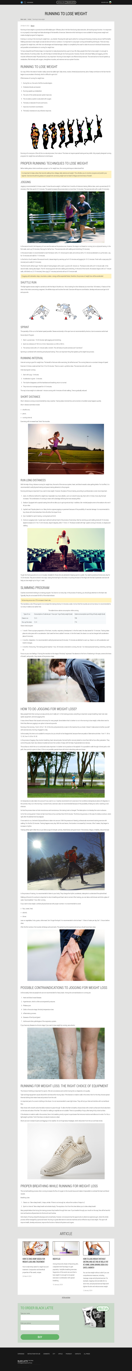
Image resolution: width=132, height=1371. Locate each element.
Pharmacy (69, 1354)
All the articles (66, 1297)
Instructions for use (33, 1354)
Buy (40, 1337)
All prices (87, 1354)
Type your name (25, 1313)
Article (60, 1354)
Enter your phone (26, 1323)
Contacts (78, 1354)
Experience (21, 1354)
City (54, 1354)
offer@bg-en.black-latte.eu (25, 1363)
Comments (46, 1354)
